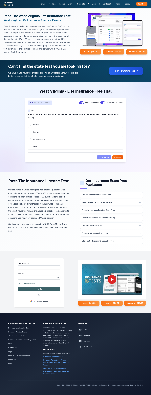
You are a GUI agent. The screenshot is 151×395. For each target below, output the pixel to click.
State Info (81, 4)
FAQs (10, 344)
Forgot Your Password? (27, 283)
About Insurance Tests (16, 336)
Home (42, 4)
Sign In (39, 289)
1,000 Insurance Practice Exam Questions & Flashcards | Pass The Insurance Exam (56, 371)
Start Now (117, 157)
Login (127, 4)
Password (22, 273)
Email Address (23, 263)
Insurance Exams (66, 4)
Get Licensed (94, 4)
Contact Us (107, 4)
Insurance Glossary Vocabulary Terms (22, 340)
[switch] (81, 102)
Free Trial (52, 4)
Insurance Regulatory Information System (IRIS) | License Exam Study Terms (56, 362)
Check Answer (104, 157)
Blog (10, 364)
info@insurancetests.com (53, 356)
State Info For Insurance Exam (19, 356)
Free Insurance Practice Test (18, 328)
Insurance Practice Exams (17, 332)
